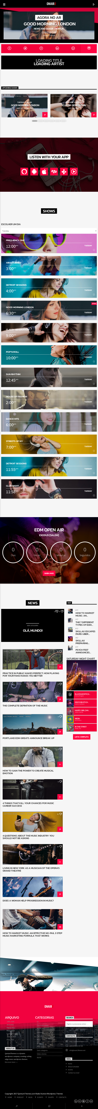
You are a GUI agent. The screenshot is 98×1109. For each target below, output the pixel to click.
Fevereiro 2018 (12, 1034)
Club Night (12, 485)
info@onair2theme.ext (77, 1050)
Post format (28, 749)
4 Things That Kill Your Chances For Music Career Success (28, 804)
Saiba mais (49, 573)
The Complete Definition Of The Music (25, 705)
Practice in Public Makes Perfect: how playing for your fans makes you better (31, 674)
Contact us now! (73, 1073)
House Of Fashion (16, 396)
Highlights (40, 1036)
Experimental (67, 96)
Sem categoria (42, 1050)
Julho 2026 (10, 1021)
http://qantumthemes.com (78, 1041)
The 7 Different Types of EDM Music (85, 623)
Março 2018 (11, 1031)
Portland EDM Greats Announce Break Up (28, 738)
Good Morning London (49, 23)
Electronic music (10, 716)
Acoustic (6, 96)
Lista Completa (82, 736)
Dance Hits (12, 419)
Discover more (10, 1062)
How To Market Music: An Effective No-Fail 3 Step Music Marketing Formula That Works (32, 934)
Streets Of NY (14, 441)
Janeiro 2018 (11, 1037)
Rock (25, 96)
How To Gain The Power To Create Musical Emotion (28, 771)
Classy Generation (74, 105)
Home (70, 1064)
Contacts (62, 1097)
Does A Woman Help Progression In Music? (28, 900)
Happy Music (16, 96)
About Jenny (14, 262)
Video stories (31, 781)
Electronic (55, 96)
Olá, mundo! (33, 630)
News (22, 651)
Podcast (20, 1097)
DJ (4, 749)
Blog (30, 1097)
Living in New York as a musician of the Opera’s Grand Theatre (31, 869)
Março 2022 (11, 1028)
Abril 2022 (10, 1025)
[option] (24, 105)
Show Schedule (73, 1067)
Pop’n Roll (12, 352)
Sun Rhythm (13, 374)
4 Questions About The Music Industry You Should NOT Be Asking (28, 836)
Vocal (31, 96)
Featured (14, 651)
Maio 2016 (10, 1040)
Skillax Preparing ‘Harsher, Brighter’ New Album (84, 641)
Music (6, 684)
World (29, 651)
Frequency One (15, 240)
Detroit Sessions (16, 285)
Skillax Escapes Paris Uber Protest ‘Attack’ (85, 632)
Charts (51, 1097)
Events (6, 651)
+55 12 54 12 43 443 (76, 1046)
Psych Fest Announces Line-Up (83, 651)
